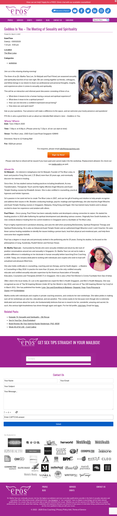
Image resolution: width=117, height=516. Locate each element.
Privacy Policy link (63, 510)
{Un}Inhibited (19, 291)
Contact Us (57, 20)
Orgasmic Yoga (79, 287)
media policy (57, 164)
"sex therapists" (53, 500)
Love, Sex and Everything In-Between (57, 287)
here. (97, 306)
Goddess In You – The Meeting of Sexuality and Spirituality (40, 28)
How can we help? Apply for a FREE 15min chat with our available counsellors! (58, 2)
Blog (48, 20)
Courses (39, 20)
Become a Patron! (62, 11)
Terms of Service (79, 510)
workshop (13, 63)
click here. (82, 306)
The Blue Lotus (10, 53)
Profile (10, 20)
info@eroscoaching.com (69, 149)
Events (29, 20)
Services (20, 20)
